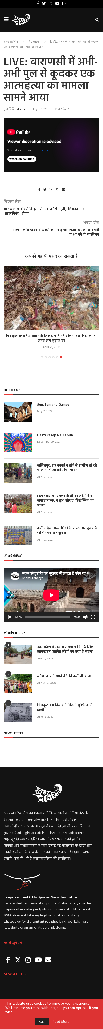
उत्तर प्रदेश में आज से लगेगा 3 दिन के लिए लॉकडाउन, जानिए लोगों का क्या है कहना (65, 649)
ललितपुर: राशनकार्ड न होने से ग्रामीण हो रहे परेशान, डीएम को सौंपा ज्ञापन (67, 468)
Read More (61, 1022)
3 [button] (49, 357)
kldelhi (21, 109)
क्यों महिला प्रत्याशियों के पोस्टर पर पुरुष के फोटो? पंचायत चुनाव (67, 531)
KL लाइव (33, 41)
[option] (51, 308)
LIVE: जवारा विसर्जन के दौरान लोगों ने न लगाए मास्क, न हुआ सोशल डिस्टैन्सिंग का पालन (65, 501)
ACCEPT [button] (42, 1022)
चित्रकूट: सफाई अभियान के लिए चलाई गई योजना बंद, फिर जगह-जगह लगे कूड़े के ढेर (51, 338)
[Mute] (85, 617)
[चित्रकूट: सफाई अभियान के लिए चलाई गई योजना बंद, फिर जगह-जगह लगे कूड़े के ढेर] (51, 298)
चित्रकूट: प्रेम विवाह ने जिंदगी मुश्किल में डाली (64, 708)
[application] (51, 595)
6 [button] (61, 357)
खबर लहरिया (11, 41)
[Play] (9, 617)
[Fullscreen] (93, 617)
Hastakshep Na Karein (55, 435)
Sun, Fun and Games (53, 404)
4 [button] (53, 357)
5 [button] (57, 357)
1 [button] (42, 357)
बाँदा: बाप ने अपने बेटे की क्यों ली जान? (64, 676)
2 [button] (46, 357)
